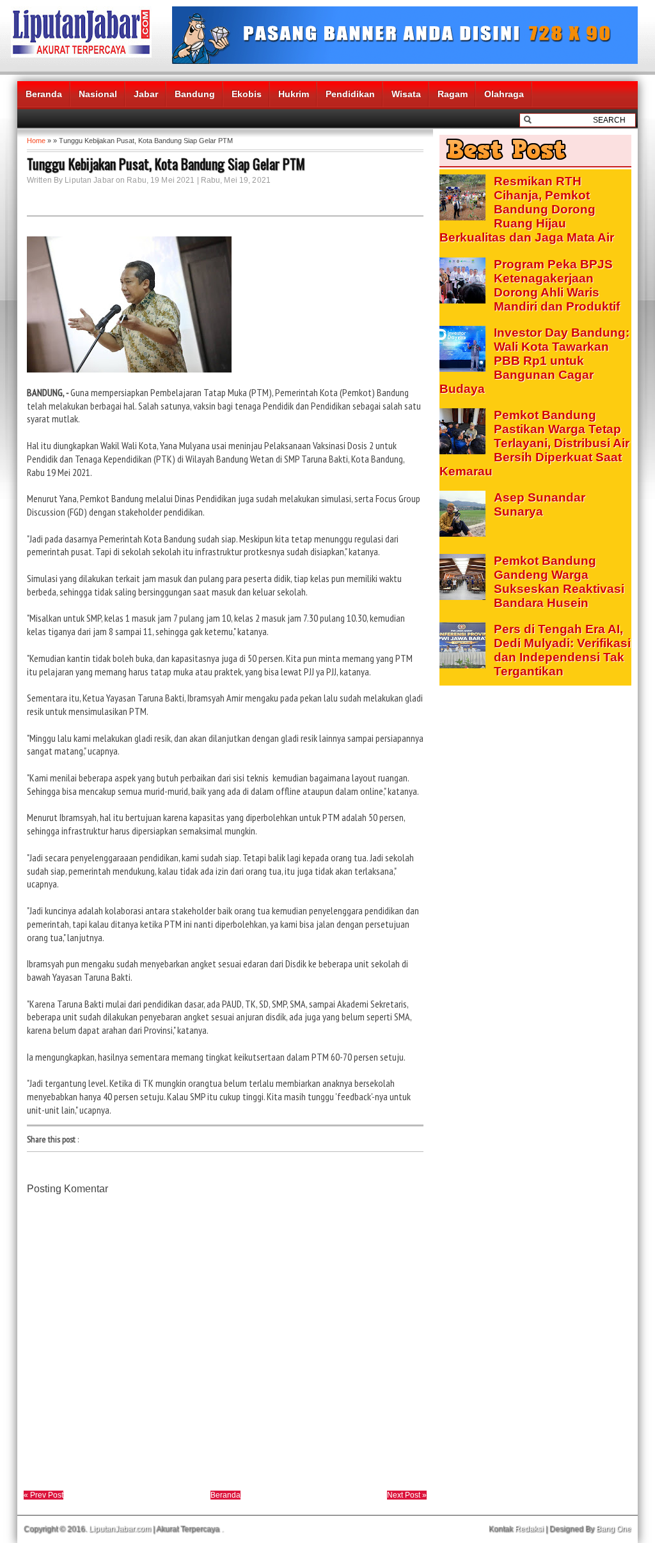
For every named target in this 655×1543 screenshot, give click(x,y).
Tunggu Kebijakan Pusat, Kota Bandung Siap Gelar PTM (166, 163)
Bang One (613, 1528)
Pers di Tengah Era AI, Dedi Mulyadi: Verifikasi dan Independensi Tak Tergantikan (562, 650)
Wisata (406, 94)
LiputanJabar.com (120, 1528)
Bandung (195, 94)
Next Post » (407, 1495)
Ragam (453, 94)
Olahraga (504, 94)
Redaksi (529, 1528)
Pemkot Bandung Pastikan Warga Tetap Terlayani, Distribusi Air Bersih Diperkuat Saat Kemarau (534, 443)
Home (36, 140)
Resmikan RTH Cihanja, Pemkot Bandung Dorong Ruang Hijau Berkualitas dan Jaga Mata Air (526, 209)
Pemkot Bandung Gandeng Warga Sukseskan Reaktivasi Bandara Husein (559, 582)
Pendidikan (350, 94)
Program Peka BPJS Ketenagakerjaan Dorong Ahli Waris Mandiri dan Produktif (557, 285)
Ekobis (247, 94)
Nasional (98, 94)
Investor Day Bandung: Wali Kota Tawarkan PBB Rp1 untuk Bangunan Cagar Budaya (534, 360)
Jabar (146, 94)
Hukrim (293, 94)
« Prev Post (43, 1495)
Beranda (44, 94)
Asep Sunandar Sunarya (539, 504)
